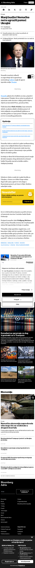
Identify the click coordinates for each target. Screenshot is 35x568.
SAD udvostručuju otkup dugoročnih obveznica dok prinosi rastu (25, 381)
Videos (19, 499)
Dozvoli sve (17, 294)
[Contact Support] (33, 398)
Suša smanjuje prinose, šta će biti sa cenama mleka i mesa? (8, 380)
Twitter (19, 533)
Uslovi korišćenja (5, 527)
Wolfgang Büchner (22, 245)
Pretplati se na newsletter (24, 491)
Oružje (12, 245)
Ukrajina (10, 243)
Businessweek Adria (6, 517)
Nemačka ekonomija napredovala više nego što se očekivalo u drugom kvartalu (17, 425)
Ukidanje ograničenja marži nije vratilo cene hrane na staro (9, 360)
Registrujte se (9, 561)
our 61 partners (9, 271)
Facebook (20, 529)
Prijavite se (27, 201)
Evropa (2, 421)
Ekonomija (6, 392)
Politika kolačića (5, 533)
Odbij (17, 304)
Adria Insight (4, 522)
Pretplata (31, 2)
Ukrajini (14, 82)
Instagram (20, 531)
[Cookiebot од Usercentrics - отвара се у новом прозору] (26, 263)
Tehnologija (4, 510)
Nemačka (4, 96)
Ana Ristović (7, 26)
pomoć (16, 243)
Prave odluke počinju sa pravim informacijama (13, 196)
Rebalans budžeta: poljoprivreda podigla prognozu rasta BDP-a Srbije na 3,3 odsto (17, 467)
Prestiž (2, 508)
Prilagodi (16, 299)
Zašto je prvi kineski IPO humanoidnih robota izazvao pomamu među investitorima (25, 361)
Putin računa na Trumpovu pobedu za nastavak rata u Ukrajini (16, 126)
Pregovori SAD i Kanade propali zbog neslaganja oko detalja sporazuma (16, 458)
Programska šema (22, 501)
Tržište (3, 506)
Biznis (2, 501)
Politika (3, 503)
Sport (2, 515)
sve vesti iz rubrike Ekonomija (8, 475)
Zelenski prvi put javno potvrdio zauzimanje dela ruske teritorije (16, 136)
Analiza (3, 519)
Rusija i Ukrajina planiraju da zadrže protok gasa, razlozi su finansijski (17, 131)
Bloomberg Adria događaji (24, 503)
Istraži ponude (25, 561)
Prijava (26, 2)
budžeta (11, 80)
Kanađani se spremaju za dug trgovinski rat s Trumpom (14, 334)
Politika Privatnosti (5, 529)
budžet (22, 243)
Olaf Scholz (5, 245)
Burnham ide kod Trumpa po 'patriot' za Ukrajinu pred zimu (16, 439)
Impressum (4, 531)
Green (2, 513)
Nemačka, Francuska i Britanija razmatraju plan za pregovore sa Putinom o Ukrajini (21, 256)
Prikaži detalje (26, 290)
